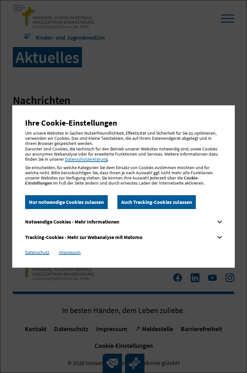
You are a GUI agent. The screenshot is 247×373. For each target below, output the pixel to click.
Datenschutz (37, 252)
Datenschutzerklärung (86, 159)
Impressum (70, 252)
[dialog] (123, 186)
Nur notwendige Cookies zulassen (66, 202)
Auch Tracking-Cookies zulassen (156, 202)
